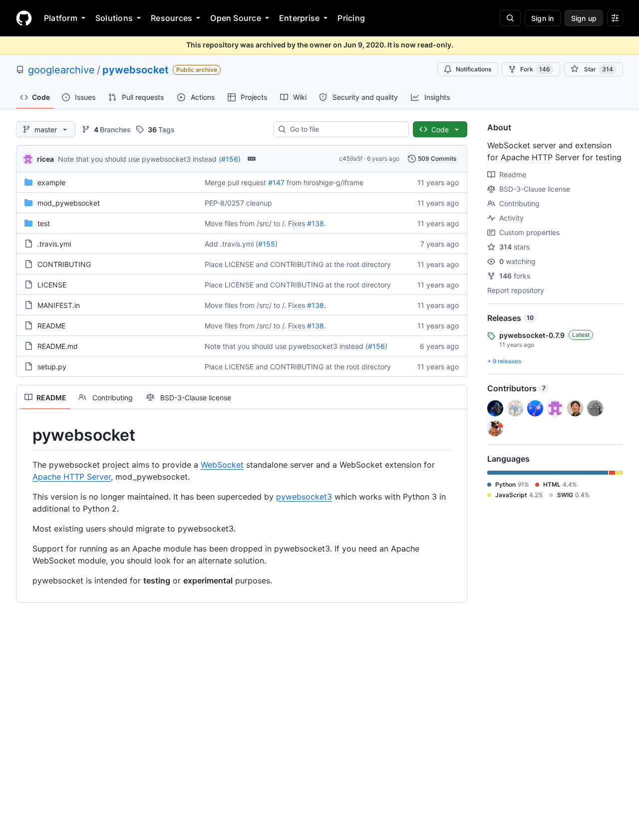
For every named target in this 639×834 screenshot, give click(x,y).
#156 (229, 159)
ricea (45, 159)
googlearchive (61, 70)
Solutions (114, 18)
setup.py (51, 366)
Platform (60, 18)
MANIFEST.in (58, 305)
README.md (57, 346)
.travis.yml (54, 244)
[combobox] (345, 129)
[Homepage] (24, 18)
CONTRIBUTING (64, 264)
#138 (315, 223)
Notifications (473, 69)
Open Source (235, 18)
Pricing (351, 18)
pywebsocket (135, 70)
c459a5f (350, 158)
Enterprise (299, 18)
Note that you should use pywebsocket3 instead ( (139, 159)
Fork (535, 69)
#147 (276, 182)
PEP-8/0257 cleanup (238, 203)
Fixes (296, 223)
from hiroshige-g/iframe (325, 182)
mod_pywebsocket (68, 203)
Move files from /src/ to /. (245, 223)
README (51, 325)
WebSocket (222, 465)
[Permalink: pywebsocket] (25, 435)
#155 (266, 244)
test (43, 223)
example (51, 182)
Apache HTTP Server (71, 477)
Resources (171, 18)
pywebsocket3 (304, 497)
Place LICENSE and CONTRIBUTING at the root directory (298, 264)
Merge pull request (235, 182)
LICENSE (51, 284)
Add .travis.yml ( (231, 244)
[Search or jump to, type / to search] (510, 18)
